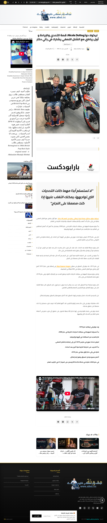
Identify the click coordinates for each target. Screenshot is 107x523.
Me (80, 2)
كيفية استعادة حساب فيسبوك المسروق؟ (23, 211)
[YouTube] (16, 2)
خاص (30, 234)
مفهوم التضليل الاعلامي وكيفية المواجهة (20, 177)
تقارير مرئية (56, 489)
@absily (26, 88)
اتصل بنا (70, 2)
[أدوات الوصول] (102, 500)
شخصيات (62, 27)
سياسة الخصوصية (24, 481)
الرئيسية (81, 27)
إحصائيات (57, 494)
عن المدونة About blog (100, 2)
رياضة (41, 27)
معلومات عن (33, 27)
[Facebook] (21, 2)
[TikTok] (13, 2)
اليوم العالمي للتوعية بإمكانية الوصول (24, 193)
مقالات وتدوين (55, 481)
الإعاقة (75, 27)
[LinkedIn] (26, 2)
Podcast (25, 27)
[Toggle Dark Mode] (8, 2)
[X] (18, 2)
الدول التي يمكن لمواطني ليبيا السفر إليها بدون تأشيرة (20, 202)
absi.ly (85, 2)
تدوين (69, 27)
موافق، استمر (36, 515)
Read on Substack (27, 82)
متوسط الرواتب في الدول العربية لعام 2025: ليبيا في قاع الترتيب (20, 183)
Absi (5, 519)
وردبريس (92, 2)
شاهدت (47, 27)
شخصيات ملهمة (55, 485)
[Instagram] (24, 2)
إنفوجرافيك (54, 27)
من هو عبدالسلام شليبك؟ (22, 476)
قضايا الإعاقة (56, 476)
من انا (75, 2)
